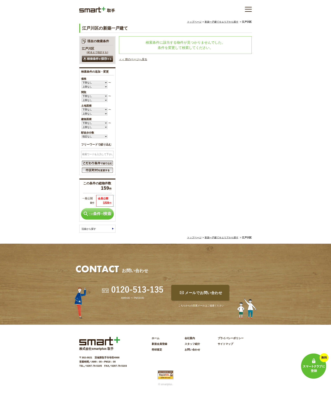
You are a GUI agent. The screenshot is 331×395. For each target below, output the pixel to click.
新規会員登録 (159, 343)
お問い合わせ (192, 349)
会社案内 (190, 338)
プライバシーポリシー (231, 338)
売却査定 (157, 349)
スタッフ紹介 (192, 343)
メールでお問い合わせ (203, 293)
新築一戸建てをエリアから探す (221, 21)
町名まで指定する (97, 52)
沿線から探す (89, 228)
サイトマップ (225, 343)
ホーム (155, 338)
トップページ (194, 21)
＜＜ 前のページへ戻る (133, 59)
